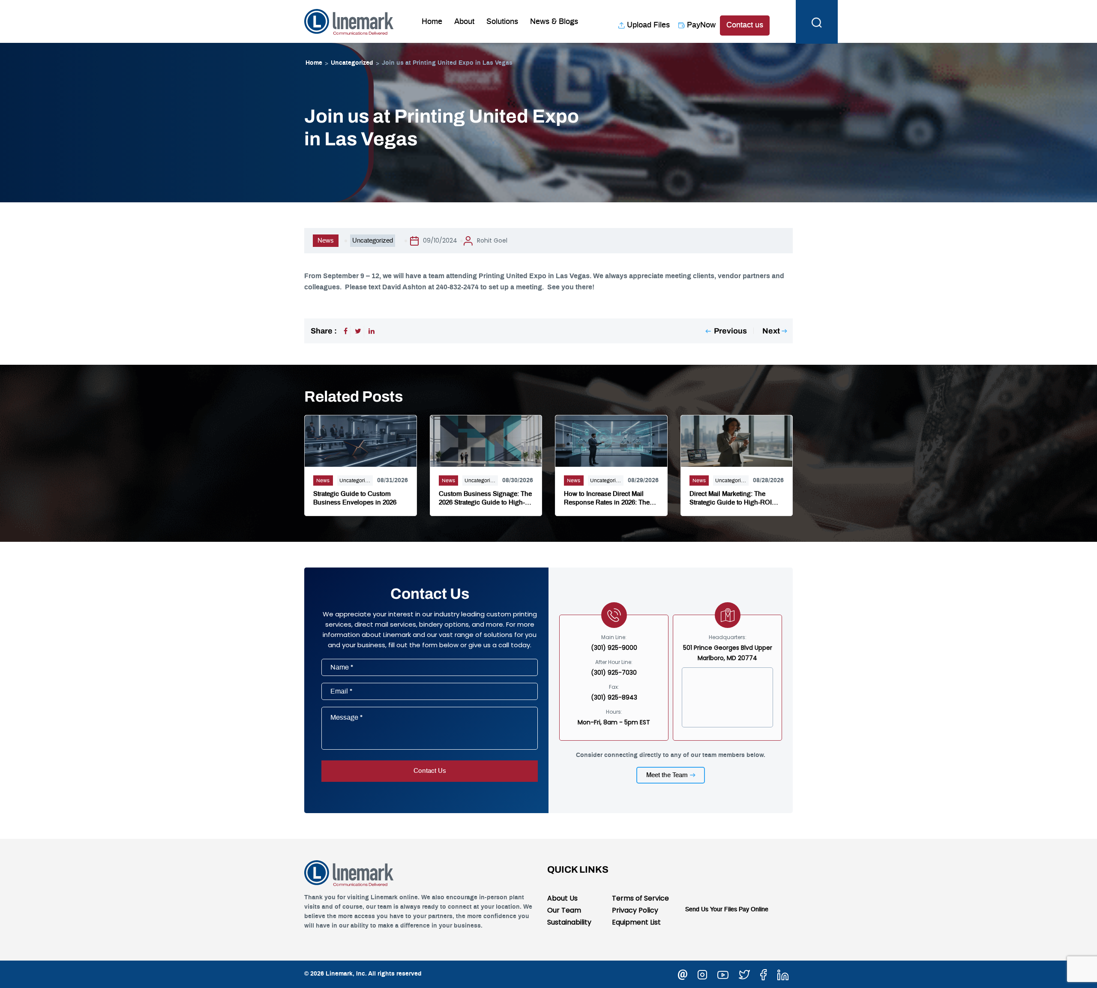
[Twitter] (358, 331)
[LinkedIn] (372, 331)
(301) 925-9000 (614, 647)
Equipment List (636, 922)
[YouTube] (722, 973)
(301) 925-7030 (614, 672)
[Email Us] (682, 973)
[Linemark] (349, 21)
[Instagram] (702, 973)
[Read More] (361, 440)
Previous (730, 331)
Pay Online (753, 910)
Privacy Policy (635, 910)
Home (432, 22)
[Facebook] (346, 331)
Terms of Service (640, 898)
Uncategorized (352, 63)
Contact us (744, 25)
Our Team (564, 910)
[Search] (817, 21)
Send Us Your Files (711, 910)
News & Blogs (554, 22)
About (464, 22)
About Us (562, 898)
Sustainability (569, 922)
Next (771, 331)
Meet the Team (667, 775)
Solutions (502, 22)
